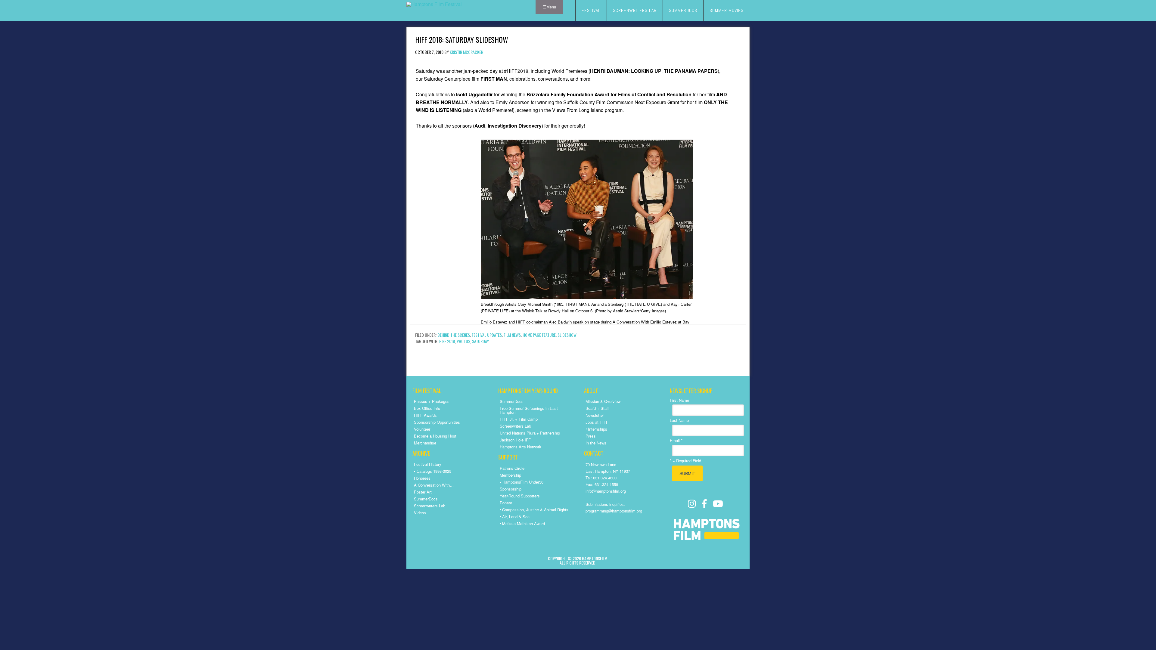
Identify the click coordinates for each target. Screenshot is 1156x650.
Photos (463, 341)
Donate (506, 503)
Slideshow (567, 335)
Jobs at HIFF (597, 422)
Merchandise (425, 443)
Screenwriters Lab (429, 506)
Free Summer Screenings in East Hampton (529, 410)
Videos (420, 512)
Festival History (427, 464)
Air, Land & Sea (516, 516)
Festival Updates (487, 335)
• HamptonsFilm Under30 (521, 482)
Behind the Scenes (453, 335)
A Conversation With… (434, 485)
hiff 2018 (447, 341)
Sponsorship (510, 489)
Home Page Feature (539, 335)
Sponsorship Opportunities (437, 422)
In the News (596, 443)
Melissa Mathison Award (523, 523)
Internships (597, 429)
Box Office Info (427, 408)
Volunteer (422, 429)
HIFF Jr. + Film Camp (519, 419)
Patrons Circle (512, 468)
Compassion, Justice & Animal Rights (535, 509)
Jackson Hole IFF (515, 440)
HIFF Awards (425, 415)
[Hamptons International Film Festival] (434, 4)
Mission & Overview (603, 401)
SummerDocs (426, 499)
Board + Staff (597, 408)
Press (591, 436)
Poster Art (423, 492)
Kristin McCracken (466, 52)
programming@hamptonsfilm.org (614, 511)
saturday (480, 341)
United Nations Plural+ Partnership (530, 433)
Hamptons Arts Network (520, 447)
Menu (551, 7)
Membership (510, 475)
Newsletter (595, 415)
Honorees (422, 478)
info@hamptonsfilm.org (606, 491)
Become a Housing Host (435, 436)
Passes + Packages (431, 401)
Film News (512, 335)
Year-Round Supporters (520, 496)
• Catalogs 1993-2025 (432, 471)
